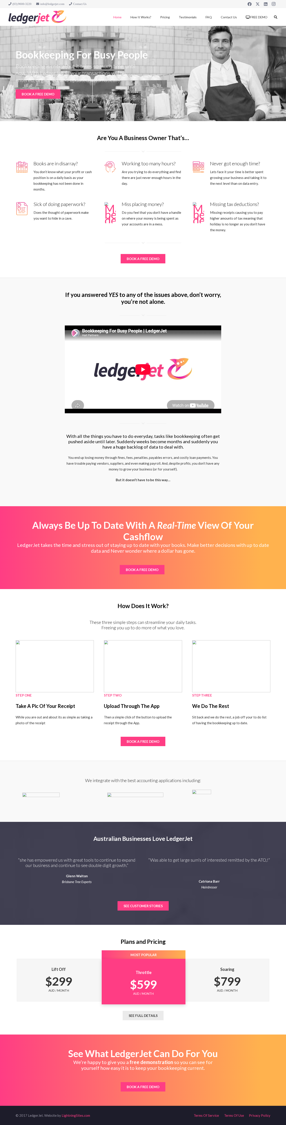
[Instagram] (274, 4)
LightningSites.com (76, 1115)
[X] (258, 4)
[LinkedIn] (266, 4)
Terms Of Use (234, 1115)
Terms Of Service (206, 1115)
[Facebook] (250, 4)
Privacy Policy (259, 1115)
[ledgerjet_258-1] (37, 17)
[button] (275, 17)
